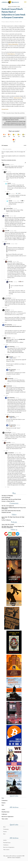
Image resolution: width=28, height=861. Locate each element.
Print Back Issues (5, 812)
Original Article (5, 109)
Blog (14, 493)
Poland (16, 113)
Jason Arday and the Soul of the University (11, 510)
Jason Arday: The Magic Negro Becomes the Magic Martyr (13, 517)
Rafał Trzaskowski (18, 97)
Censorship (8, 113)
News (3, 798)
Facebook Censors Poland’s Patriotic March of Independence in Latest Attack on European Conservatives (13, 13)
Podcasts (14, 522)
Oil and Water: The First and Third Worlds (11, 499)
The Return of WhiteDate (7, 495)
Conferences (4, 814)
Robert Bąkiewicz (11, 54)
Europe (12, 113)
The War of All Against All (8, 505)
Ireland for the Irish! (6, 512)
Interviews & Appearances (7, 816)
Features (3, 803)
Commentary (14, 503)
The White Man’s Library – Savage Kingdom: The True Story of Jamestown (13, 527)
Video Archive (5, 819)
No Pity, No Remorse (6, 520)
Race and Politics (21, 113)
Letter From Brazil (6, 497)
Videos (14, 515)
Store (3, 805)
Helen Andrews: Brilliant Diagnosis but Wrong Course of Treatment (14, 508)
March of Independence (13, 44)
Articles (3, 809)
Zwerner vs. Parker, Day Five (8, 501)
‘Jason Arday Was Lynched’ (8, 524)
